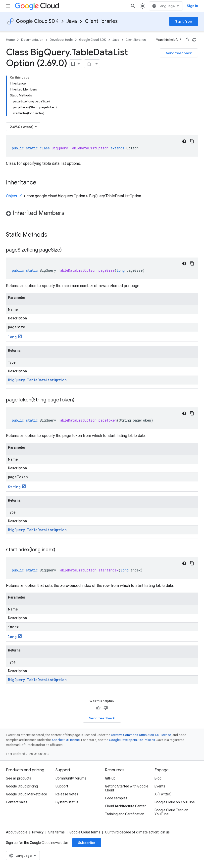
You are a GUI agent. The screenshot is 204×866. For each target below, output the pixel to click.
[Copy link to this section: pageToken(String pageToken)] (79, 400)
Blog (157, 778)
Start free (183, 21)
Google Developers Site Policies (132, 740)
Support (61, 786)
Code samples (116, 798)
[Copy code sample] (192, 141)
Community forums (70, 778)
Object (11, 196)
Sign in (192, 6)
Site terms (56, 832)
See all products (18, 778)
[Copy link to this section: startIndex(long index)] (60, 550)
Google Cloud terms (84, 832)
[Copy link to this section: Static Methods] (54, 235)
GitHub (110, 778)
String (14, 486)
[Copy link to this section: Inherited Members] (69, 213)
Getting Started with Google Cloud (126, 788)
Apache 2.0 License (65, 740)
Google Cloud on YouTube (174, 802)
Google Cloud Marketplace (26, 794)
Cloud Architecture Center (125, 806)
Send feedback (179, 53)
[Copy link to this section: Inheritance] (41, 183)
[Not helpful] (194, 39)
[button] (102, 214)
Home (10, 40)
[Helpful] (187, 39)
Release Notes (66, 794)
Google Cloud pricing (22, 786)
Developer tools (61, 40)
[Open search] (133, 6)
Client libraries (101, 21)
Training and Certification (124, 814)
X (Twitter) (162, 794)
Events (159, 786)
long (12, 337)
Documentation (32, 40)
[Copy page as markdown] (88, 64)
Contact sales (16, 802)
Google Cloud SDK (37, 21)
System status (66, 802)
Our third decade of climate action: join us (137, 832)
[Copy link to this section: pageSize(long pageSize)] (67, 250)
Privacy (38, 832)
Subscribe (86, 842)
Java (71, 21)
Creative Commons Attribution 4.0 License (141, 735)
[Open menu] (8, 6)
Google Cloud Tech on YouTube (171, 812)
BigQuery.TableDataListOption (37, 380)
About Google (16, 832)
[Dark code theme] (184, 141)
